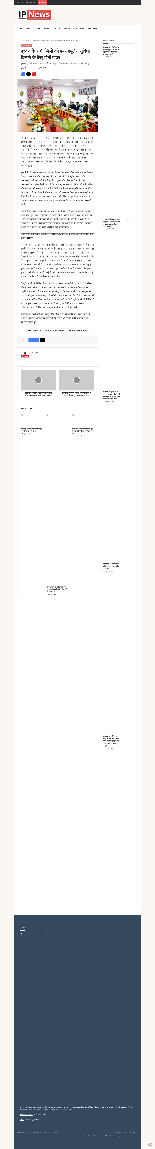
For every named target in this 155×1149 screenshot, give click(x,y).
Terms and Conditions (129, 1136)
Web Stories (92, 29)
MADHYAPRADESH (78, 330)
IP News (27, 68)
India (29, 29)
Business (56, 29)
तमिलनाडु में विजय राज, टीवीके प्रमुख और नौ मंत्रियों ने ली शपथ (31, 430)
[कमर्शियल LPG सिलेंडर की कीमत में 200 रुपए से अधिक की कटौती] (128, 648)
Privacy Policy (87, 1136)
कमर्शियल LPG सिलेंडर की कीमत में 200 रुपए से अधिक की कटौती (111, 566)
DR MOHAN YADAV (55, 330)
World (37, 29)
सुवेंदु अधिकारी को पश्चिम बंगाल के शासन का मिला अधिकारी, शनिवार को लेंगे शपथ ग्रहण (57, 589)
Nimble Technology (131, 1132)
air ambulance (35, 330)
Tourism (66, 29)
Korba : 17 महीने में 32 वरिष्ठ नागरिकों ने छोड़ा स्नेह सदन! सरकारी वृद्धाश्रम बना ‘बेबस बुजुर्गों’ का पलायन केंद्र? (111, 741)
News (82, 29)
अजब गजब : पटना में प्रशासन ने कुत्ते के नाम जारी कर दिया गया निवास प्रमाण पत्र (83, 431)
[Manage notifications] (150, 1144)
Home (21, 29)
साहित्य (75, 29)
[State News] (34, 15)
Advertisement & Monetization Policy (107, 1136)
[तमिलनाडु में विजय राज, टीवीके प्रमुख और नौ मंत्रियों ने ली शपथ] (32, 420)
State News (36, 40)
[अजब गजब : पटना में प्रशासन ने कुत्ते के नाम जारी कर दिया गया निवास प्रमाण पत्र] (83, 420)
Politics (46, 29)
